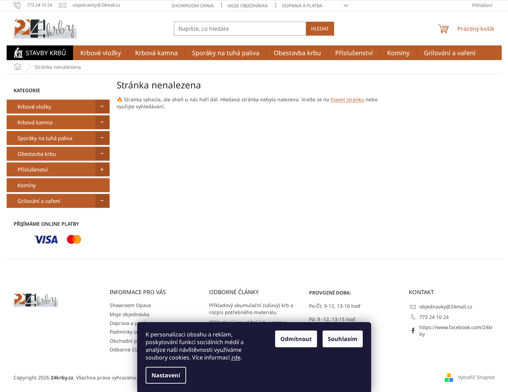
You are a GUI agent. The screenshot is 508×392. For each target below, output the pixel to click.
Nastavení (166, 375)
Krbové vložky (34, 106)
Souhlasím (343, 339)
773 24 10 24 (434, 317)
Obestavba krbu (36, 153)
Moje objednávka (248, 5)
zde (236, 357)
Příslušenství (32, 169)
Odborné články (128, 349)
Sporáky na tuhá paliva (44, 138)
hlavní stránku (347, 99)
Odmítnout (296, 339)
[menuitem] (40, 52)
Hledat (320, 28)
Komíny (26, 185)
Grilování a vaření (38, 200)
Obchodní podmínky (133, 340)
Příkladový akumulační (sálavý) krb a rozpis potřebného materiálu (251, 308)
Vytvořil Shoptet (476, 377)
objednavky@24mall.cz (445, 306)
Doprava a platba (302, 5)
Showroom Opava (192, 5)
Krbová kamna (34, 122)
